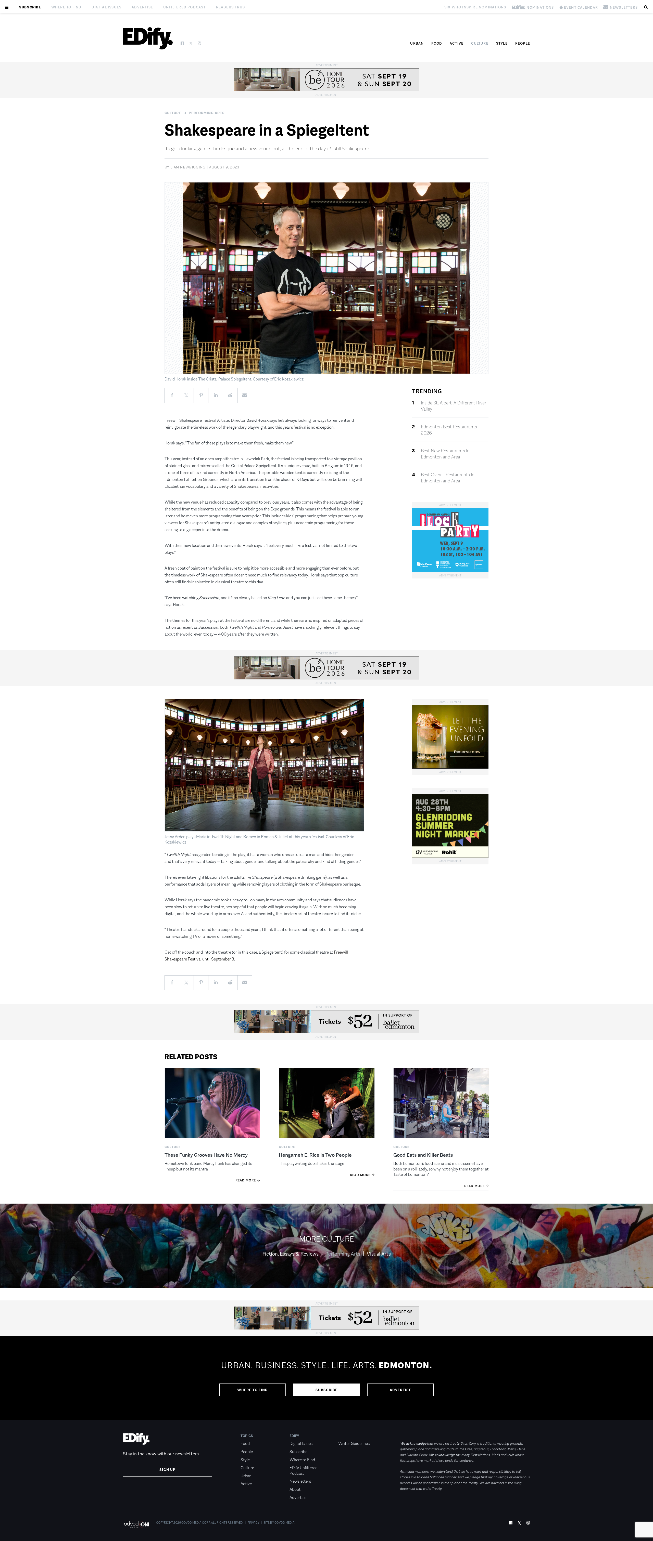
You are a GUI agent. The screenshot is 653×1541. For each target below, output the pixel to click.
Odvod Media (284, 1523)
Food (436, 43)
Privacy (253, 1523)
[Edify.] (148, 38)
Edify (294, 1435)
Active (456, 43)
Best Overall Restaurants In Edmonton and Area (447, 478)
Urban (417, 43)
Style (502, 43)
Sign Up (167, 1469)
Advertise (142, 7)
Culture (479, 43)
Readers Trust (231, 7)
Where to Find (66, 7)
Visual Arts (379, 1253)
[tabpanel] (326, 1378)
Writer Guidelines (354, 1443)
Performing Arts (207, 113)
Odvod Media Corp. (195, 1523)
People (522, 43)
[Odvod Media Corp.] (136, 1524)
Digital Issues (106, 7)
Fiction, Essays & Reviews (290, 1253)
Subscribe (30, 7)
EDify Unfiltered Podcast (304, 1470)
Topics (247, 1435)
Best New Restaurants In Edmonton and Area (445, 454)
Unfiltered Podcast (184, 7)
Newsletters (300, 1481)
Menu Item (347, 1435)
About (295, 1489)
